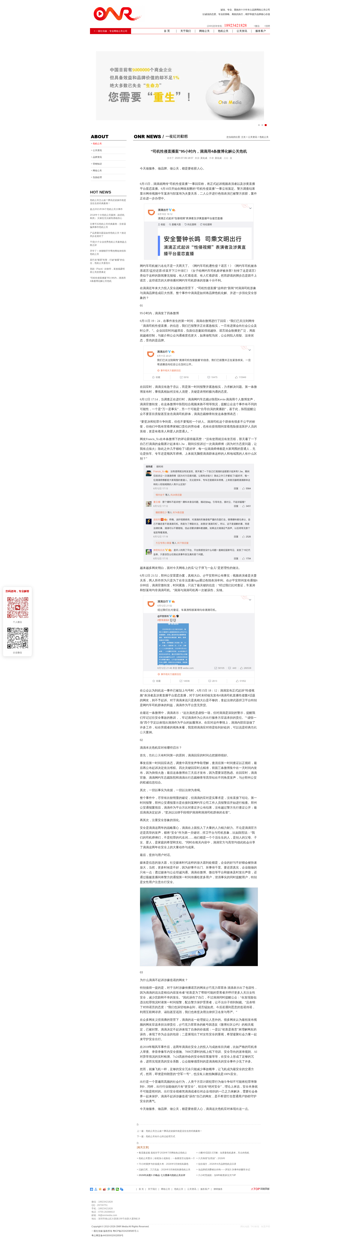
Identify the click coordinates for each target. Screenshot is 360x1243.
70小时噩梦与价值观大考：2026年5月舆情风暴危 (163, 1164)
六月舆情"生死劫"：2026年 (211, 1158)
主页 (243, 137)
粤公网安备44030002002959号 (107, 1235)
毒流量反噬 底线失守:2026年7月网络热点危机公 (163, 1152)
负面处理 (97, 177)
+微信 (257, 26)
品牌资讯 (97, 157)
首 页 (167, 31)
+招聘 (267, 26)
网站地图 (244, 1226)
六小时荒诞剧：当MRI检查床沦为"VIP (217, 1175)
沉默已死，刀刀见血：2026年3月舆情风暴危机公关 (164, 1169)
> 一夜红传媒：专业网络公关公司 (110, 31)
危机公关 (223, 31)
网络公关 (204, 31)
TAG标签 (254, 1226)
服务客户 (260, 31)
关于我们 (185, 31)
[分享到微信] (117, 1189)
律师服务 (218, 1189)
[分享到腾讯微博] (108, 1189)
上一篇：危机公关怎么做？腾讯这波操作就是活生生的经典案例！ (169, 1131)
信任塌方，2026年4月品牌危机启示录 (217, 1164)
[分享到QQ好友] (113, 1189)
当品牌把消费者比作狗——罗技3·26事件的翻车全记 (224, 1169)
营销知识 (97, 164)
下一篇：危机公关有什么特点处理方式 (156, 1136)
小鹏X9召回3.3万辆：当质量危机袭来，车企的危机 (223, 1152)
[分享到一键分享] (96, 1189)
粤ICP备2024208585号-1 (126, 1231)
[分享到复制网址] (121, 1189)
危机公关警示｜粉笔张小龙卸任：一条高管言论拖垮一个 (167, 1158)
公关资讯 (242, 31)
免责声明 (265, 1226)
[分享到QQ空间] (100, 1189)
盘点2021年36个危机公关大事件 (106, 209)
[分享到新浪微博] (104, 1189)
